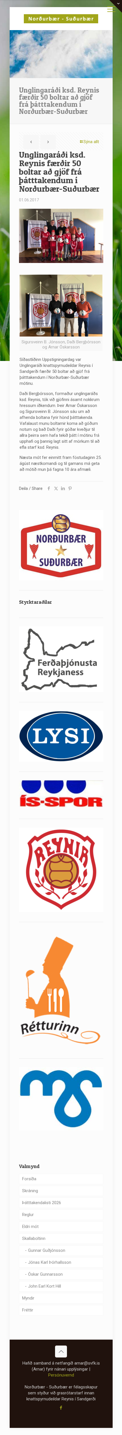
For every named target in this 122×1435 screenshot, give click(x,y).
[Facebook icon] (61, 1407)
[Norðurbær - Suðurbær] (61, 18)
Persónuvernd (61, 1375)
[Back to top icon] (61, 1351)
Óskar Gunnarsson (45, 1274)
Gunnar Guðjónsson (46, 1250)
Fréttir (27, 1310)
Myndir (28, 1298)
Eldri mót (30, 1226)
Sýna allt (91, 141)
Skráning (30, 1190)
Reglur (28, 1214)
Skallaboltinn (33, 1238)
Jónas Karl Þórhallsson (49, 1262)
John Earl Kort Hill (44, 1286)
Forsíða (29, 1178)
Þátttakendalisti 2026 (41, 1202)
